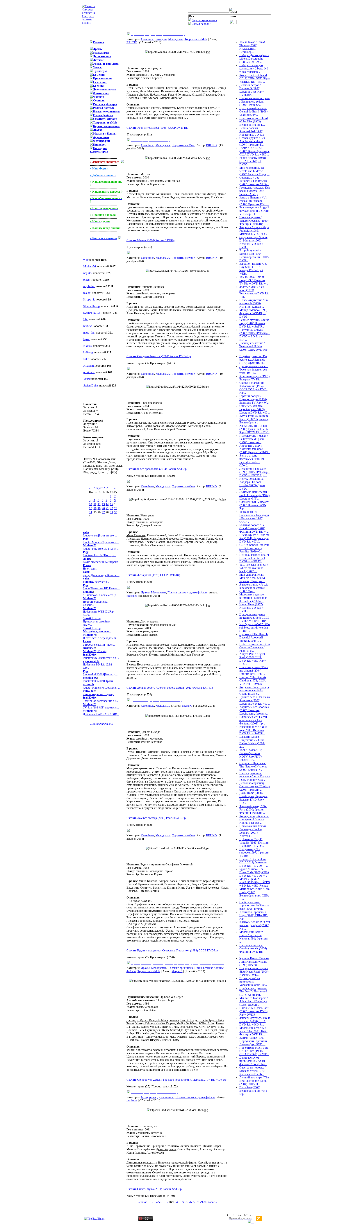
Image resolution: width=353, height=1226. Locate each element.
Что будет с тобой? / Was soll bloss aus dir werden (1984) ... (254, 627)
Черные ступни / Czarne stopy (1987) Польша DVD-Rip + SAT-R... (254, 323)
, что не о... (97, 631)
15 (111, 504)
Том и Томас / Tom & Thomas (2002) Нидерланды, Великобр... (252, 46)
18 (95, 508)
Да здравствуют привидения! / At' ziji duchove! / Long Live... (253, 1061)
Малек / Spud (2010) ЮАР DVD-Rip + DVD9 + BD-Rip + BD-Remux (254, 882)
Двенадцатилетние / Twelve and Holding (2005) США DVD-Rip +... (253, 348)
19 (99, 508)
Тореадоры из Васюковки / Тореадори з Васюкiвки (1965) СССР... (254, 516)
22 (111, 508)
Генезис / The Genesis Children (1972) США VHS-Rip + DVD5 (252, 680)
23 (115, 508)
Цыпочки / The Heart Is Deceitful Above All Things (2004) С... (253, 637)
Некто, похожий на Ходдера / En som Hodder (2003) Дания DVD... (252, 483)
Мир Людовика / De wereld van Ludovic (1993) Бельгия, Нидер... (254, 171)
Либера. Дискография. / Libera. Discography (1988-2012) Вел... (254, 58)
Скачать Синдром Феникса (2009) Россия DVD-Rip (158, 356)
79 (201, 1202)
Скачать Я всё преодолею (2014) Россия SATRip (156, 468)
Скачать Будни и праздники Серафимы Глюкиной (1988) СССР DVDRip (172, 950)
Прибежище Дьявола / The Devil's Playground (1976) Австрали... (253, 991)
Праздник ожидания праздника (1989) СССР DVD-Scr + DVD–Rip (254, 617)
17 (90, 508)
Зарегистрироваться (204, 20)
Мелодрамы (175, 39)
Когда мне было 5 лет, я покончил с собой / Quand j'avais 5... (254, 690)
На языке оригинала (180, 967)
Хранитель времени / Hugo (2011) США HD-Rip (253, 915)
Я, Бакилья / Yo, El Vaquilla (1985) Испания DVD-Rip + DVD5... (254, 842)
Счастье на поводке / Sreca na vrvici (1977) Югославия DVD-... (252, 1071)
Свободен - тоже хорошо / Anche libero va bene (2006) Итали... (254, 905)
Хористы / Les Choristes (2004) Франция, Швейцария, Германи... (254, 710)
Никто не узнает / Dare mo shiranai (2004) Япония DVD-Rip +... (253, 670)
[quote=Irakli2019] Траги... (99, 681)
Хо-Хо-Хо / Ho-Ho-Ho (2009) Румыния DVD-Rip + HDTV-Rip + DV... (254, 429)
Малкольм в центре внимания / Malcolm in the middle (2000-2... (253, 598)
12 (99, 504)
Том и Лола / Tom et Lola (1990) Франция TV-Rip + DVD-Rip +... (253, 280)
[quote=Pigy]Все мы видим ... (101, 548)
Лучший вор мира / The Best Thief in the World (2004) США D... (254, 1081)
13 (103, 504)
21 (107, 508)
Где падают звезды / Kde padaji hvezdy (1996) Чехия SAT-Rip (254, 191)
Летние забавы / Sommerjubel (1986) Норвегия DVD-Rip (251, 131)
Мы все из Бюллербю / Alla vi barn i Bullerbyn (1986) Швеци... (253, 1001)
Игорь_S (177, 971)
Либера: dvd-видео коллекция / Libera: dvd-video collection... (254, 68)
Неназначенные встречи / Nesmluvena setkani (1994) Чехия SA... (254, 101)
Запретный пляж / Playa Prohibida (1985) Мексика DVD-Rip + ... (254, 230)
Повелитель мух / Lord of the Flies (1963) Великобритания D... (253, 121)
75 (186, 1202)
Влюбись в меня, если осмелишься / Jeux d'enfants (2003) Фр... (253, 720)
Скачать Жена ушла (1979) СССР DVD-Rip (153, 575)
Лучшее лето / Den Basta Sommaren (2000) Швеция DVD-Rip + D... (254, 700)
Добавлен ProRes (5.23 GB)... (101, 714)
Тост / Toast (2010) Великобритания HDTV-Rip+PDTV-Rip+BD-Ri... (251, 754)
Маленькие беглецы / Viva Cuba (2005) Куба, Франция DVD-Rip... (253, 1031)
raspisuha (131, 595)
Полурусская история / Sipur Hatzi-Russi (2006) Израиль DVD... (253, 971)
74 (182, 1202)
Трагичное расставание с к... (101, 700)
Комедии (161, 39)
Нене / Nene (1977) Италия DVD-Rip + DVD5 (251, 608)
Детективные (165, 1097)
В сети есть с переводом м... (100, 638)
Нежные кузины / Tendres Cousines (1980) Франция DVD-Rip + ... (254, 220)
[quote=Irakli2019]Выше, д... (100, 674)
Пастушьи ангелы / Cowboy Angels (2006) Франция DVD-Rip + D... (253, 950)
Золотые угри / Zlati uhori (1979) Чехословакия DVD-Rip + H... (254, 291)
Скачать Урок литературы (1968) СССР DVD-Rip (157, 127)
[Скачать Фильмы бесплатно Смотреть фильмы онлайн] (88, 22)
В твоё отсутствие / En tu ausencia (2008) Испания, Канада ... (253, 303)
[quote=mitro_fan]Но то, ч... (99, 555)
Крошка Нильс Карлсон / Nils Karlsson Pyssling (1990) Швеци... (254, 962)
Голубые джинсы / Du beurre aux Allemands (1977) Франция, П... (253, 359)
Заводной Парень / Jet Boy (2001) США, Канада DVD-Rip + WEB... (253, 268)
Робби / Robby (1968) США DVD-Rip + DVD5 (252, 161)
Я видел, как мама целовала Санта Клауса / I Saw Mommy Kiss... (254, 776)
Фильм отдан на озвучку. (98, 694)
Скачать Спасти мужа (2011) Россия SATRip (154, 1189)
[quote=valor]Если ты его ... (100, 535)
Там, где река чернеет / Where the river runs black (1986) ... (253, 568)
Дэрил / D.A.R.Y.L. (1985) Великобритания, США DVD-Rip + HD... (254, 151)
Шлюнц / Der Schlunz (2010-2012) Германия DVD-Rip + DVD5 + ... (253, 862)
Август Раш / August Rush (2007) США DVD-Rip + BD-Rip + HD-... (252, 658)
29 (111, 512)
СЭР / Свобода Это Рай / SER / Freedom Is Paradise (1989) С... (254, 548)
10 (90, 504)
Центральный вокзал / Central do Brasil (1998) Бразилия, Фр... (253, 111)
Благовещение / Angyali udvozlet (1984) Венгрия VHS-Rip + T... (254, 211)
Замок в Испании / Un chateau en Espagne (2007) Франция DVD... (254, 201)
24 (90, 512)
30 (115, 512)
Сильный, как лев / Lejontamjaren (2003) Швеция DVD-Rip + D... (254, 409)
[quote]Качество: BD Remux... (101, 588)
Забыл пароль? (201, 23)
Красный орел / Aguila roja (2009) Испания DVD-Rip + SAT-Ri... (253, 730)
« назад (142, 1202)
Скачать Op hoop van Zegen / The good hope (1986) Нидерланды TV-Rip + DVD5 (176, 1079)
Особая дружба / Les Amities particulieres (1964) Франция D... (252, 141)
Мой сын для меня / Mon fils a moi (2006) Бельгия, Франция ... (252, 578)
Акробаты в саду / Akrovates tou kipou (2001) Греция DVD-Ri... (254, 449)
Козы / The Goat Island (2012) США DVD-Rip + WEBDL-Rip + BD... (254, 78)
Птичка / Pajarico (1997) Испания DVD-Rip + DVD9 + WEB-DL (254, 558)
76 (190, 1202)
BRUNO (131, 42)
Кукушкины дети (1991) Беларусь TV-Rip (254, 378)
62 (167, 1202)
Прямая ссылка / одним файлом (187, 592)
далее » (212, 1202)
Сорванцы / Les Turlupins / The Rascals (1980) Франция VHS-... (254, 181)
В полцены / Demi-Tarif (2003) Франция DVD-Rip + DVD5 (253, 1011)
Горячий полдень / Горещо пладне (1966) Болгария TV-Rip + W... (254, 399)
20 (103, 508)
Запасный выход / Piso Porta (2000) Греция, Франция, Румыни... (253, 809)
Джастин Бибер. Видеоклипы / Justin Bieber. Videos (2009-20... (252, 741)
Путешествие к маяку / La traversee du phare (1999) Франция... (253, 439)
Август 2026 (101, 488)
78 (197, 1202)
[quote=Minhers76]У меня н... (101, 542)
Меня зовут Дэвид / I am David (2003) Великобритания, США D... (254, 893)
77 (193, 1202)
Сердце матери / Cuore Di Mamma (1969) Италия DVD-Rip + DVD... (253, 242)
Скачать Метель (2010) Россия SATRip (150, 240)
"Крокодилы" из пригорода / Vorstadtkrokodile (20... (253, 981)
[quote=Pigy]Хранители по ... (101, 657)
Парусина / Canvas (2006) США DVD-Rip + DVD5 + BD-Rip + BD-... (254, 334)
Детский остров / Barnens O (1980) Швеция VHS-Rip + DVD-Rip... (251, 89)
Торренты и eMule (196, 39)
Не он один (90, 568)
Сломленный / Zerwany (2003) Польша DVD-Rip (254, 505)
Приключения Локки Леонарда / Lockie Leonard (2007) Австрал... (252, 830)
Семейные (147, 39)
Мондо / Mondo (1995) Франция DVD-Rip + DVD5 (253, 313)
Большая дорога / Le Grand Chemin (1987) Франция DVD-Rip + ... (254, 528)
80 (205, 1202)
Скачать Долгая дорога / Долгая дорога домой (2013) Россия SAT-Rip (169, 687)
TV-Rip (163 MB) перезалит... (101, 707)
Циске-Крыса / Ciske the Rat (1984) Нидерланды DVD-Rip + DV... (254, 538)
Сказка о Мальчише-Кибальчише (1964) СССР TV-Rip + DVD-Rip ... (253, 387)
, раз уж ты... (96, 581)
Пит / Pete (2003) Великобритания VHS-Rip (253, 1091)
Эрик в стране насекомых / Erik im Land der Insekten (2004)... (251, 460)
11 (95, 504)
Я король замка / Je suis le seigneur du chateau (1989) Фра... (253, 588)
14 (107, 504)
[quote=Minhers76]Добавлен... (101, 687)
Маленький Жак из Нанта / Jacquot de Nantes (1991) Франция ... (253, 936)
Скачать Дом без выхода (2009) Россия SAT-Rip (156, 817)
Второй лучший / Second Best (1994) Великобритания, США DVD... (254, 255)
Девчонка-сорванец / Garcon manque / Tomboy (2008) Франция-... (254, 786)
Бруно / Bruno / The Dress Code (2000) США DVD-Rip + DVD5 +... (254, 872)
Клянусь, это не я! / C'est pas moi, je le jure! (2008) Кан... (254, 925)
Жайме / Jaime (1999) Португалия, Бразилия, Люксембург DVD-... (253, 1041)
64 (176, 1202)
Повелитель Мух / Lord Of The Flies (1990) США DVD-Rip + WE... (254, 1051)
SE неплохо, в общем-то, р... (100, 595)
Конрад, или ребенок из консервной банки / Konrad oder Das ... (254, 819)
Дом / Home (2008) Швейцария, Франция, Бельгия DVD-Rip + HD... (253, 797)
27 (103, 512)
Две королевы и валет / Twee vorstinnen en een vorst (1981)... (253, 369)
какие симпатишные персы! (100, 561)
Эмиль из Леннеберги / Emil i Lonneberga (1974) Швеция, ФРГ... (254, 495)
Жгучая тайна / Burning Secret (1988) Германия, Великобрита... (253, 419)
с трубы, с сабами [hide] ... (99, 644)
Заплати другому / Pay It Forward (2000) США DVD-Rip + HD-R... (254, 1021)
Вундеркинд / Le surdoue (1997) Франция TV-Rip (254, 852)
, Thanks (94, 651)
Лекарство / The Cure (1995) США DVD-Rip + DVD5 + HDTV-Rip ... (254, 472)
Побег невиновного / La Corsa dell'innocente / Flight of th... (254, 647)
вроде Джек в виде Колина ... (101, 575)
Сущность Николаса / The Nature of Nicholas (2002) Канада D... (253, 766)
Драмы (145, 592)
